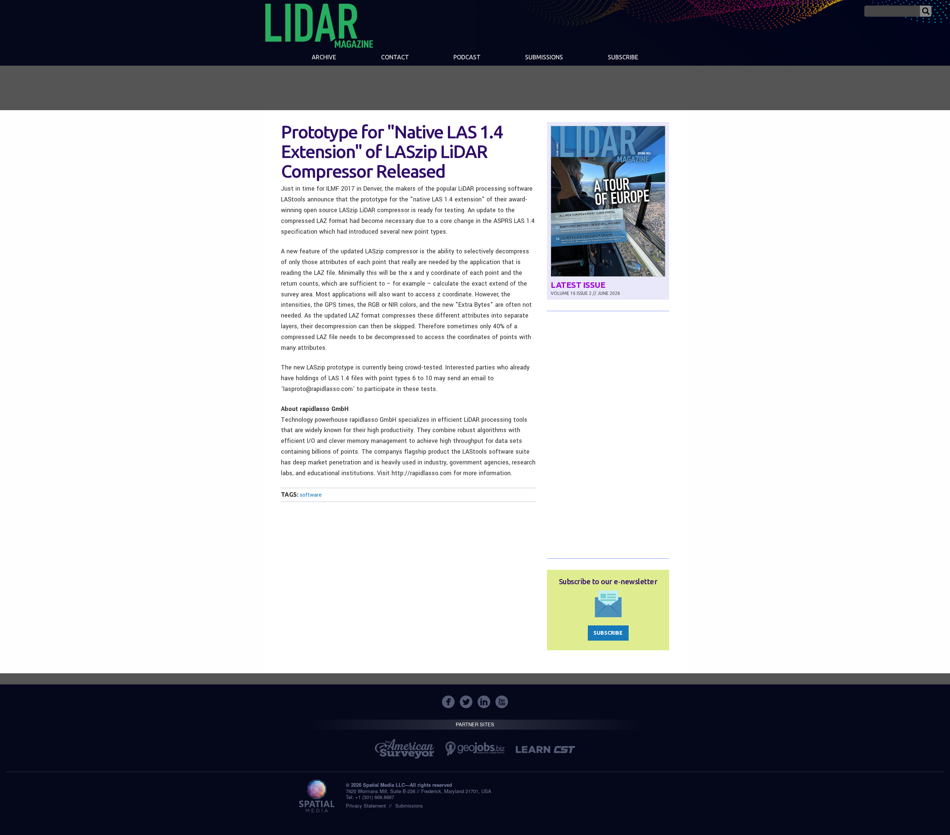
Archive (324, 57)
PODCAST (467, 57)
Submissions (409, 805)
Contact (395, 57)
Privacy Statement (366, 805)
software (311, 495)
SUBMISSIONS (544, 57)
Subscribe (623, 57)
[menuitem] (323, 58)
